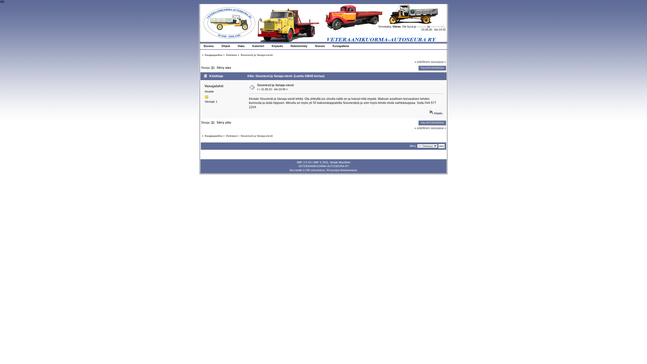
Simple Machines (340, 162)
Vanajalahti (213, 86)
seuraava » (438, 62)
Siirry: (413, 145)
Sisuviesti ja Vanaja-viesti (275, 85)
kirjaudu (421, 26)
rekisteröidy (438, 26)
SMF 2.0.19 (304, 162)
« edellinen (422, 62)
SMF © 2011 (320, 162)
